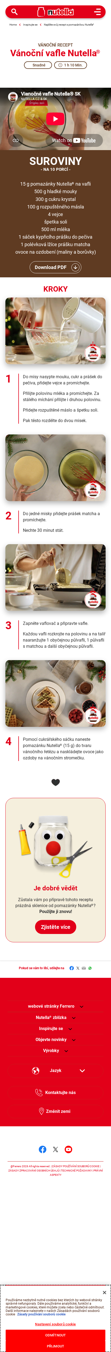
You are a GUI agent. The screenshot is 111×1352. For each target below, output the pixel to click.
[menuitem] (51, 1017)
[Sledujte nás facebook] (42, 1149)
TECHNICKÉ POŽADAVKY (76, 1170)
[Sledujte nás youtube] (68, 1149)
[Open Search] (14, 11)
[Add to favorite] (55, 782)
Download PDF (51, 267)
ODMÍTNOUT (55, 1335)
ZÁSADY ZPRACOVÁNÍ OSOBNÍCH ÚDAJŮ (33, 1170)
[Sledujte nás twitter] (55, 1149)
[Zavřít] (104, 1292)
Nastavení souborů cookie (55, 1324)
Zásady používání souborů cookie (40, 1314)
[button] (81, 1006)
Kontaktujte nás (60, 1092)
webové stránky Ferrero (51, 1006)
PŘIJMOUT (55, 1346)
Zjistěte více (55, 927)
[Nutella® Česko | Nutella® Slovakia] (55, 12)
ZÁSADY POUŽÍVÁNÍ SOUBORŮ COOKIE (76, 1166)
